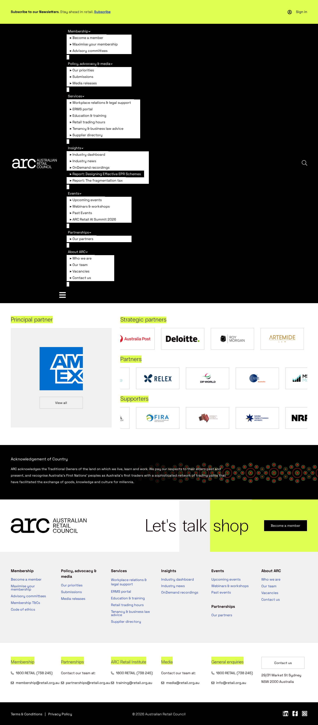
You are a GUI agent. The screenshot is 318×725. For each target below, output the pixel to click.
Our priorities (71, 585)
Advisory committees (28, 596)
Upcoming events (226, 579)
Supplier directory (126, 621)
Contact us (270, 599)
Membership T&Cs (25, 602)
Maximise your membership (23, 588)
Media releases (73, 598)
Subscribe (102, 12)
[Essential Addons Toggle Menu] (62, 295)
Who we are (270, 579)
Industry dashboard (177, 579)
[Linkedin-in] (285, 713)
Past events (221, 592)
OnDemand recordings (179, 592)
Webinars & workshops (230, 586)
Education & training (128, 598)
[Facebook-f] (295, 713)
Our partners (221, 615)
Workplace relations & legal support (129, 582)
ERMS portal (121, 591)
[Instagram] (304, 713)
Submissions (71, 592)
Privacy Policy (60, 714)
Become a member (26, 579)
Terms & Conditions (26, 714)
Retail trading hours (127, 605)
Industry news (173, 586)
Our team (268, 586)
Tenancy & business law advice (130, 613)
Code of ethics (23, 609)
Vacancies (269, 593)
